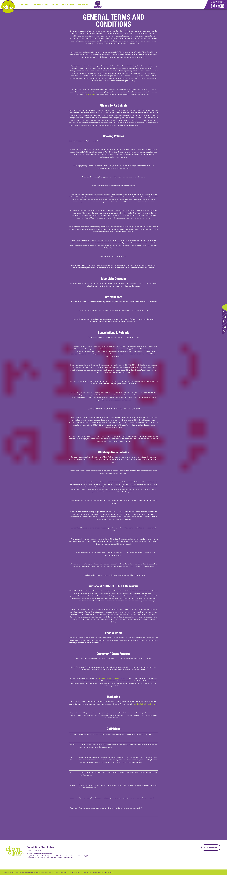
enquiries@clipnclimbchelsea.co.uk (110, 678)
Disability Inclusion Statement (35, 857)
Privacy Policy (82, 856)
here (123, 686)
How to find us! (212, 847)
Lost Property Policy (50, 857)
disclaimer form (90, 94)
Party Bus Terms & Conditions (65, 857)
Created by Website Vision (56, 856)
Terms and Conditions (71, 856)
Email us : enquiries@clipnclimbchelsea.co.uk (39, 853)
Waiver (89, 856)
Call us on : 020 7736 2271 (34, 850)
